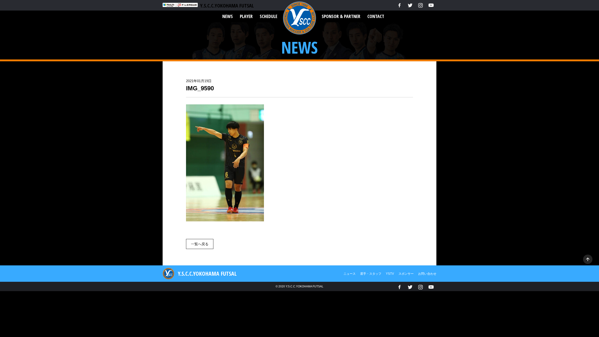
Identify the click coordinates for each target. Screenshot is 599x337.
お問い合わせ (427, 273)
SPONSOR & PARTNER (341, 16)
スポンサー (406, 273)
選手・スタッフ (370, 273)
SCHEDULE (268, 16)
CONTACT (375, 16)
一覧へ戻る (199, 244)
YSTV (390, 273)
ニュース (349, 273)
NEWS (227, 16)
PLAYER (246, 16)
